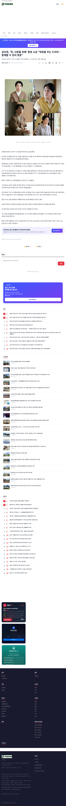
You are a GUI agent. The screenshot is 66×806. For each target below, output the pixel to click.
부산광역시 (4, 711)
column (54, 33)
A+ (46, 63)
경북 (36, 706)
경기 (36, 690)
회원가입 (59, 0)
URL (60, 63)
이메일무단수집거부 (6, 765)
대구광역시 (4, 709)
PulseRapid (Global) (39, 771)
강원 (36, 716)
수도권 (19, 33)
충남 (36, 704)
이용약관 (9, 763)
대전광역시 (4, 701)
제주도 (3, 713)
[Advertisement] (33, 19)
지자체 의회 (4, 678)
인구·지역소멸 (38, 732)
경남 (36, 709)
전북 (36, 711)
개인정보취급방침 (24, 763)
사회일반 (3, 687)
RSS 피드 (37, 759)
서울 (36, 687)
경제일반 (36, 676)
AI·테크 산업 (37, 737)
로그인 (63, 0)
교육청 (3, 690)
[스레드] (56, 63)
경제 (9, 33)
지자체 (31, 33)
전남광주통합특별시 (6, 706)
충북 (36, 701)
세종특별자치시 (5, 704)
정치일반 (3, 676)
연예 (37, 33)
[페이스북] (49, 63)
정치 (4, 33)
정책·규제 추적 (38, 727)
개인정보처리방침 (38, 765)
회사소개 (4, 763)
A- (39, 63)
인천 (36, 692)
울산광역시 (4, 716)
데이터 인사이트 (45, 33)
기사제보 (36, 762)
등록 (61, 263)
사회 (14, 33)
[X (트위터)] (53, 63)
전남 (36, 713)
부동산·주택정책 (38, 725)
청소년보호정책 (15, 763)
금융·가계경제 (38, 730)
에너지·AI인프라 (38, 735)
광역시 (25, 33)
